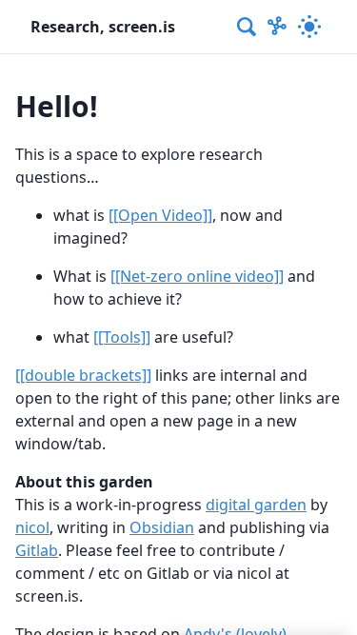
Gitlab (36, 550)
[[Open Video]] (160, 215)
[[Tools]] (121, 337)
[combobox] (247, 27)
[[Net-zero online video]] (197, 276)
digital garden (256, 504)
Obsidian (161, 527)
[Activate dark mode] (309, 26)
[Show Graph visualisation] (277, 27)
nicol (32, 527)
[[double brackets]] (83, 375)
